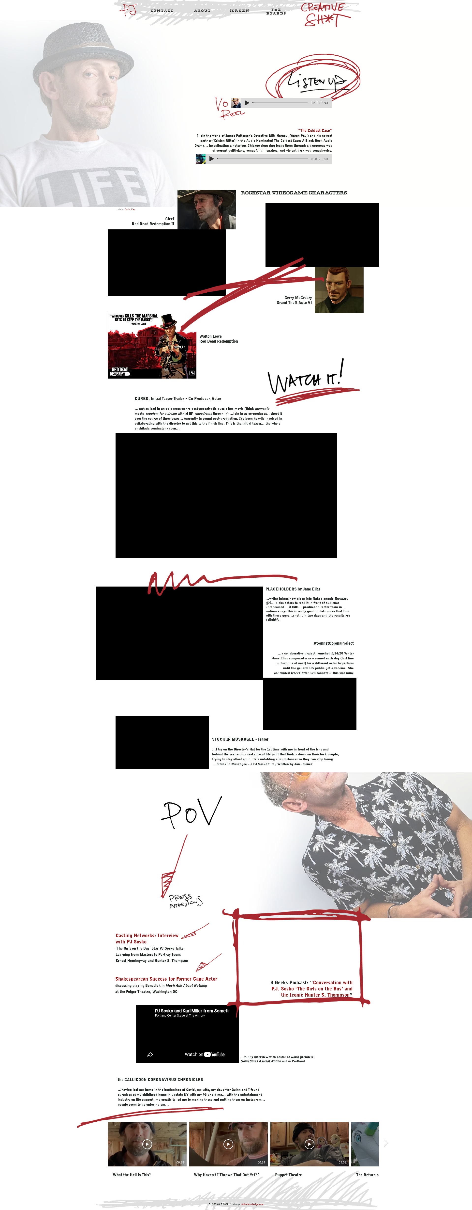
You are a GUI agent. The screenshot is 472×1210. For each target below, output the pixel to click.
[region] (162, 11)
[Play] (247, 102)
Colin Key (130, 209)
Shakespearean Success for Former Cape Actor (166, 979)
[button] (162, 10)
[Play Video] (147, 1144)
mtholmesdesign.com (252, 1204)
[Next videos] (385, 1143)
